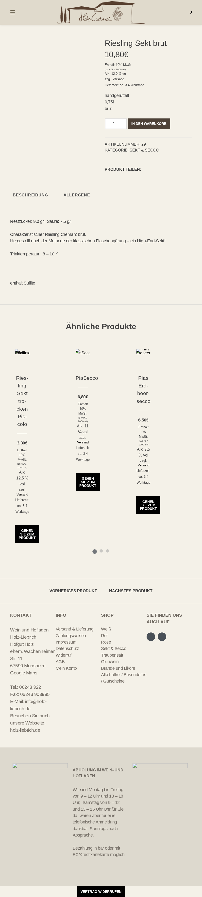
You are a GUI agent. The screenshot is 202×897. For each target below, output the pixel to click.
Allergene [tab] (77, 195)
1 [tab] (94, 551)
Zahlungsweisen (71, 635)
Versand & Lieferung (75, 629)
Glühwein (109, 661)
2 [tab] (101, 551)
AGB (60, 661)
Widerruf (63, 655)
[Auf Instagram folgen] (162, 636)
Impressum (66, 642)
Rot (104, 635)
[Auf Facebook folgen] (151, 636)
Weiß (106, 629)
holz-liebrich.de (25, 730)
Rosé (106, 642)
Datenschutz (67, 648)
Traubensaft (112, 655)
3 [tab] (107, 551)
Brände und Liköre (118, 668)
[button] (146, 169)
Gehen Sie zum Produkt (27, 534)
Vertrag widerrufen (101, 892)
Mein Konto (66, 668)
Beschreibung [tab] (30, 195)
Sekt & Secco (144, 150)
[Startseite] (101, 12)
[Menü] (21, 12)
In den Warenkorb (149, 124)
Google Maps (23, 672)
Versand (118, 79)
